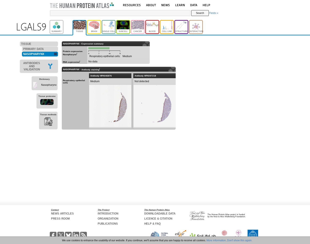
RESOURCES (132, 5)
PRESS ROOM (60, 218)
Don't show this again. (239, 240)
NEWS (165, 5)
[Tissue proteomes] (47, 102)
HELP (206, 5)
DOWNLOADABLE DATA (159, 213)
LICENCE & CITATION (158, 218)
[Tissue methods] (48, 122)
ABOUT (151, 5)
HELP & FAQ (152, 223)
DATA (193, 5)
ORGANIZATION (108, 218)
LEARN (180, 5)
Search (200, 13)
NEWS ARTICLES (62, 213)
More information (216, 240)
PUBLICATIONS (108, 223)
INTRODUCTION (108, 213)
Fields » (213, 13)
